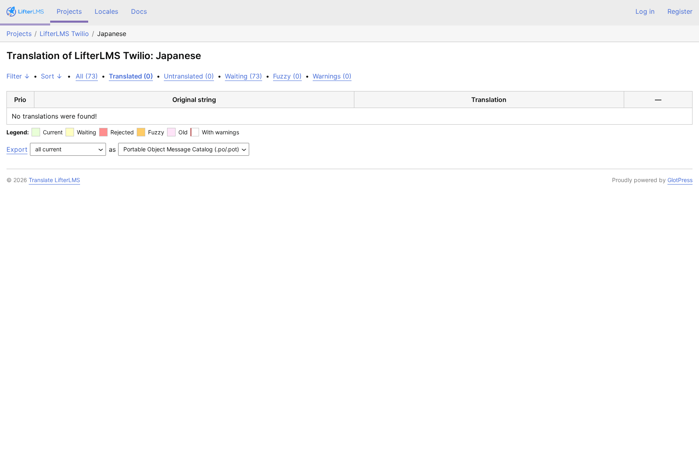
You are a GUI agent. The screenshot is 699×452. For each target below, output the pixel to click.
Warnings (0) (332, 76)
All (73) (87, 76)
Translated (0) (131, 76)
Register (680, 11)
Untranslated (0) (189, 76)
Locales (106, 11)
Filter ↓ (18, 76)
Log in (645, 11)
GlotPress (680, 179)
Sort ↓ (51, 76)
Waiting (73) (243, 76)
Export (17, 149)
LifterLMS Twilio (64, 34)
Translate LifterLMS (54, 179)
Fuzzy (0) (287, 76)
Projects (69, 11)
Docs (139, 11)
